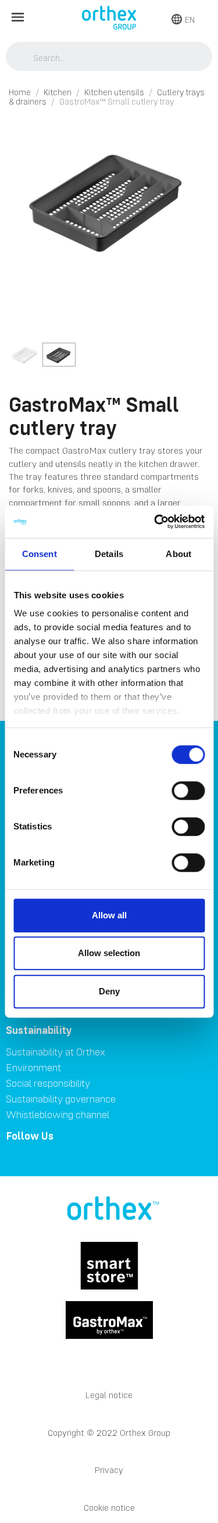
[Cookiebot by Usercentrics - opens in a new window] (155, 521)
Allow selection (109, 953)
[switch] (188, 790)
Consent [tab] (39, 554)
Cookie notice (109, 1507)
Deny (109, 991)
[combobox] (109, 57)
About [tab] (178, 554)
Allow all (109, 915)
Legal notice (109, 1394)
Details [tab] (109, 554)
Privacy (109, 1469)
